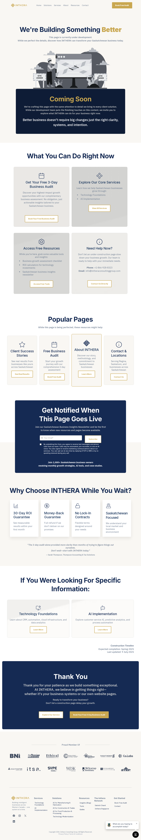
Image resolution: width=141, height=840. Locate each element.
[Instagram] (19, 816)
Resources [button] (75, 5)
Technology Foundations (39, 804)
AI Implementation (41, 809)
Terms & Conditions (76, 834)
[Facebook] (14, 816)
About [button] (65, 5)
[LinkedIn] (14, 821)
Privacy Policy (63, 834)
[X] (25, 816)
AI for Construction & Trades (64, 808)
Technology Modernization (63, 816)
